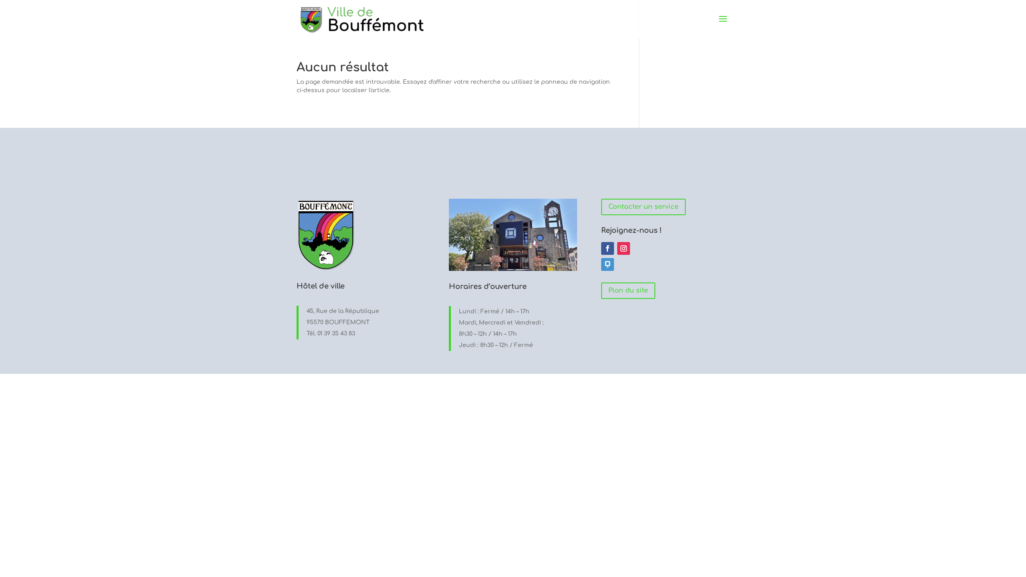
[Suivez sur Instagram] (623, 248)
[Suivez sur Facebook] (607, 248)
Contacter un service (643, 206)
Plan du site (628, 290)
